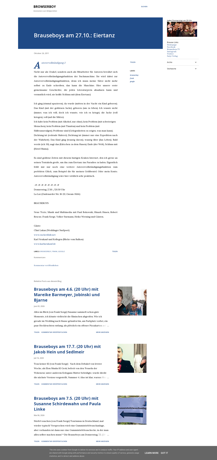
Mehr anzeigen (102, 332)
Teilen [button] (132, 62)
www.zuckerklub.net (45, 234)
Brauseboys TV (173, 49)
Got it (164, 453)
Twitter (170, 54)
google (132, 81)
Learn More (152, 453)
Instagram (171, 51)
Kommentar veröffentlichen (46, 265)
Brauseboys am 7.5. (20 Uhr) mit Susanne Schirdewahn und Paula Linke (67, 403)
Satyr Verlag (172, 56)
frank (132, 78)
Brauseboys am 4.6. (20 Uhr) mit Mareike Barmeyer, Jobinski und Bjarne (67, 294)
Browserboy (44, 6)
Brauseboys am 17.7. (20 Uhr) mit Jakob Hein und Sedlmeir (67, 349)
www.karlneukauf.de (45, 243)
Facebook (171, 47)
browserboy (134, 75)
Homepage (172, 45)
